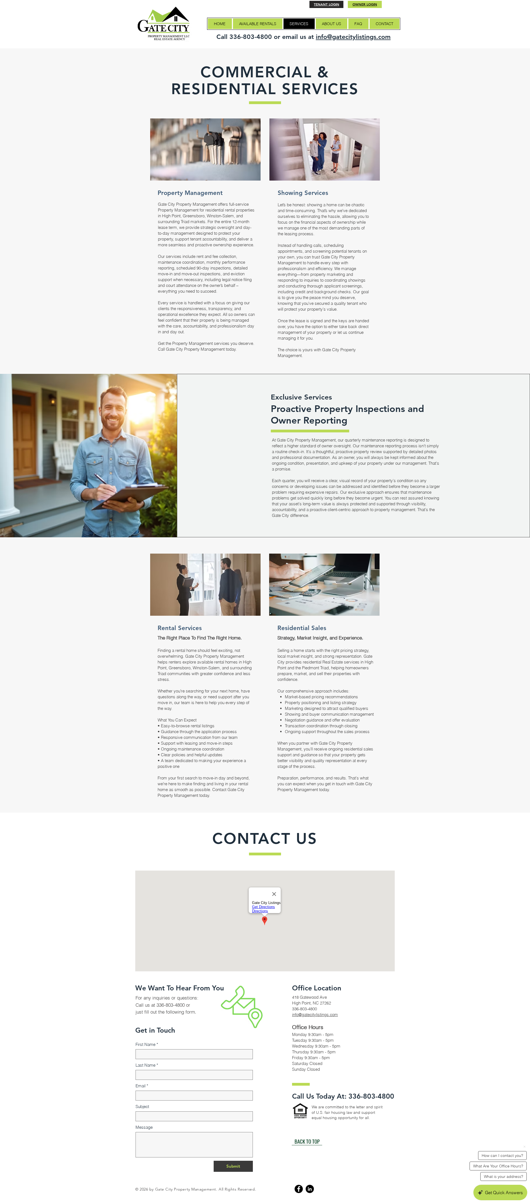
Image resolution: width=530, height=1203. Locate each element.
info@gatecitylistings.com (353, 37)
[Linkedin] (310, 1189)
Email (142, 1085)
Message (144, 1127)
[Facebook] (299, 1189)
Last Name (147, 1065)
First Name (147, 1044)
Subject (142, 1106)
